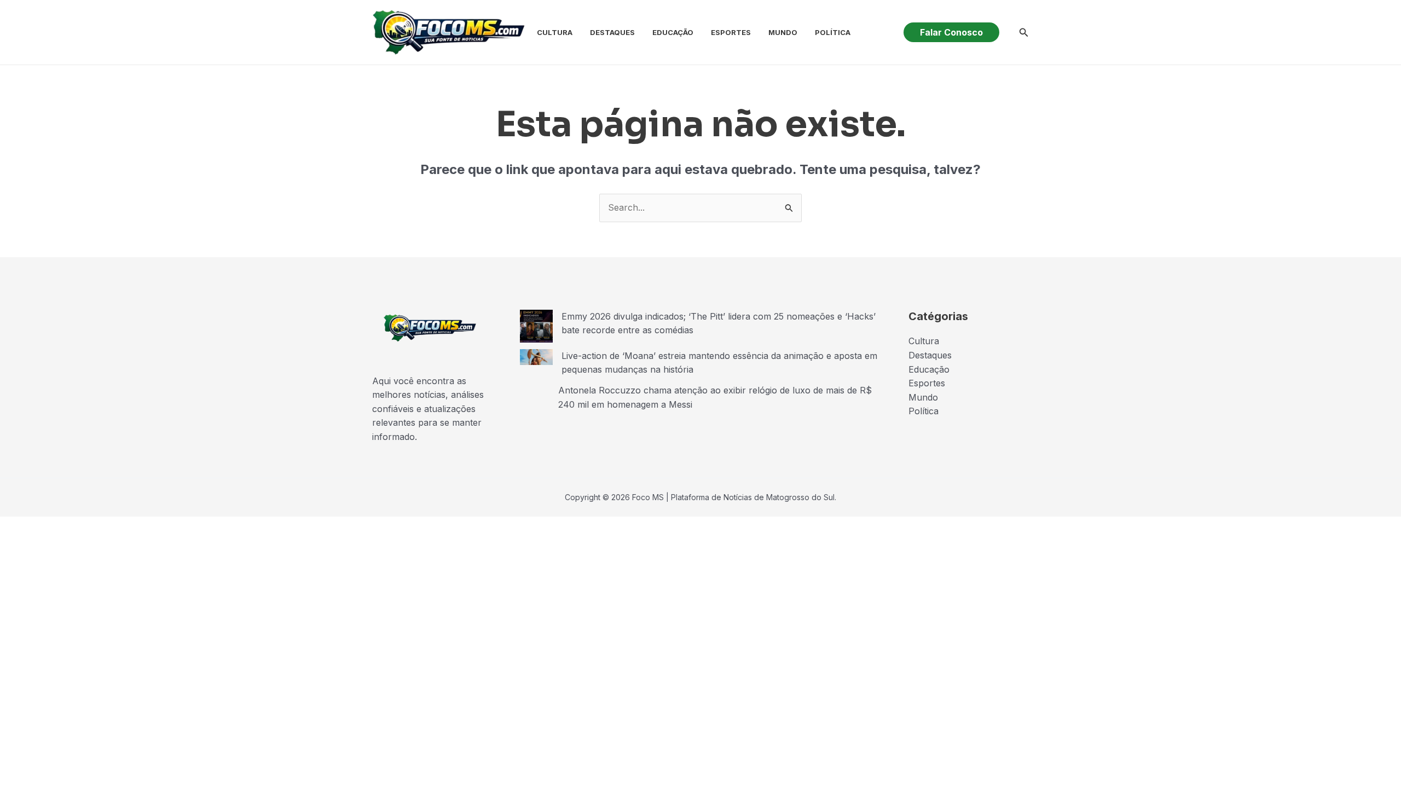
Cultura (554, 32)
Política (832, 32)
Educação (672, 32)
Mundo (782, 32)
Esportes (731, 32)
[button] (951, 32)
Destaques (612, 32)
